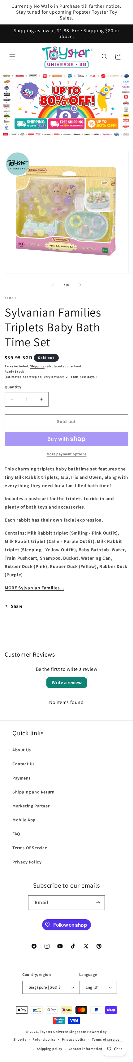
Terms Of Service (29, 847)
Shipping (37, 366)
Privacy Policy (26, 862)
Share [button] (17, 606)
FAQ (16, 834)
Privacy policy (74, 1039)
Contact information (85, 1049)
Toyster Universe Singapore (63, 1031)
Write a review (67, 682)
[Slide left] (53, 285)
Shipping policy (50, 1049)
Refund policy (44, 1039)
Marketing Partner (30, 806)
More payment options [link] (67, 454)
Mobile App (24, 820)
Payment (21, 778)
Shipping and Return (33, 792)
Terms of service (105, 1039)
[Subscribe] (98, 902)
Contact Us (23, 764)
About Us (21, 750)
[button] (12, 56)
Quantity (13, 387)
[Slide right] (80, 285)
